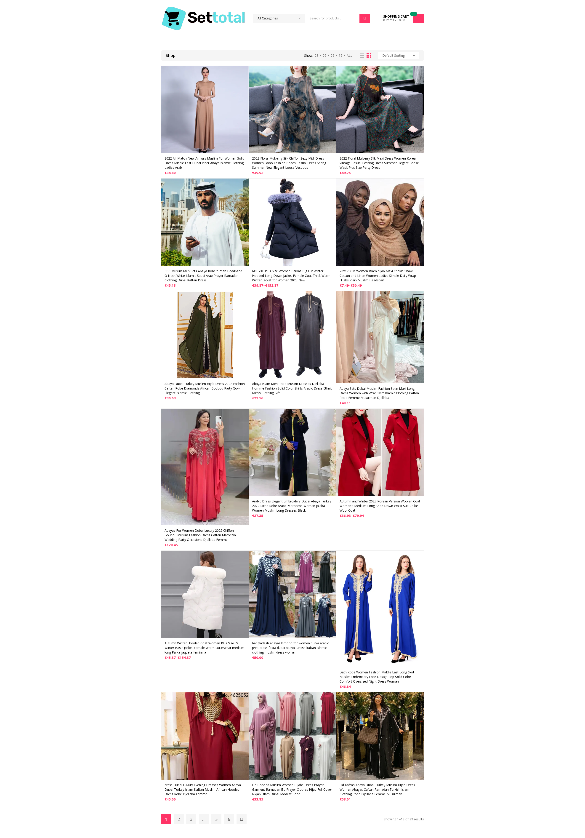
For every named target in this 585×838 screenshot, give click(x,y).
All (349, 55)
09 (332, 55)
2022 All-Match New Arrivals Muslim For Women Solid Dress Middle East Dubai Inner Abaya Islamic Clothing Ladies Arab (204, 163)
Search (364, 18)
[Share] (570, 5)
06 (324, 55)
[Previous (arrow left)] (8, 419)
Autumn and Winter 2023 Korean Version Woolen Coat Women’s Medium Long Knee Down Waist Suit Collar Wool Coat (380, 505)
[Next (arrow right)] (577, 419)
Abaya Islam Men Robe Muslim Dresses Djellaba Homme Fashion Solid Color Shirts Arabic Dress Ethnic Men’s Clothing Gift (292, 388)
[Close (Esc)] (580, 5)
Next (242, 819)
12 (340, 55)
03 (316, 55)
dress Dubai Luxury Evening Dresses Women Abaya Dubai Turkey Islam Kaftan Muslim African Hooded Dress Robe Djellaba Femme (203, 789)
